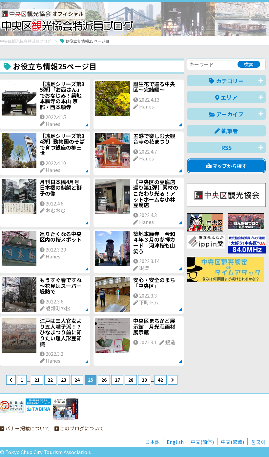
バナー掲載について (27, 428)
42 (160, 379)
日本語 (152, 441)
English (175, 441)
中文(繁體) (232, 441)
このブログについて (81, 428)
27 (117, 379)
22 (50, 379)
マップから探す (229, 165)
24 (77, 379)
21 (37, 379)
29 (144, 379)
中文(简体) (202, 441)
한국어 (258, 441)
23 (63, 379)
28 (131, 379)
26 (104, 379)
